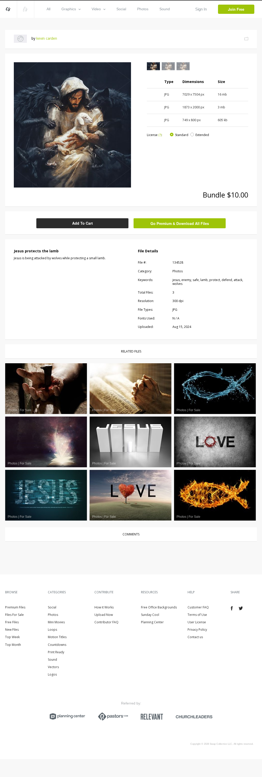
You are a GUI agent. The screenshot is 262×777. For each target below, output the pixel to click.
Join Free (236, 9)
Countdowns (57, 645)
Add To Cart (82, 223)
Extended (202, 135)
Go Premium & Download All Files (179, 223)
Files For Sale (14, 615)
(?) (159, 135)
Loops (52, 629)
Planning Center (152, 622)
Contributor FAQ (106, 622)
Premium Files (15, 607)
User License (197, 622)
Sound (164, 9)
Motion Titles (57, 637)
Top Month (13, 645)
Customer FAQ (198, 607)
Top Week (12, 637)
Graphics (68, 9)
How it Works (104, 607)
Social (121, 9)
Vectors (53, 667)
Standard (181, 135)
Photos (142, 9)
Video (96, 9)
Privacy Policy (197, 629)
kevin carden (46, 38)
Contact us (195, 637)
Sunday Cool (150, 615)
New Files (12, 629)
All (48, 9)
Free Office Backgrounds (159, 607)
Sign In (201, 9)
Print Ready (56, 652)
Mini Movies (56, 622)
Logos (52, 674)
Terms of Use (197, 615)
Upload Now (103, 615)
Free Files (12, 622)
